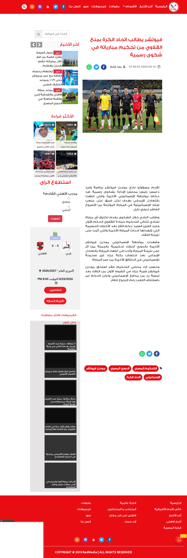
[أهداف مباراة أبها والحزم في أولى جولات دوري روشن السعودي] (60, 477)
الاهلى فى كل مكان (122, 515)
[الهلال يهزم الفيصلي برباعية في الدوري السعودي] (60, 449)
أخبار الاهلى (173, 521)
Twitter (96, 67)
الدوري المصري (119, 368)
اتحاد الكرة (133, 377)
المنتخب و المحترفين (122, 509)
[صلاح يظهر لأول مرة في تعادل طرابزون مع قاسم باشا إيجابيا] (60, 416)
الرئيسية (160, 6)
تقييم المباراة (55, 301)
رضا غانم (115, 66)
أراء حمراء (130, 521)
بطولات (114, 6)
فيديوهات (98, 6)
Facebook (103, 67)
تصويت (55, 218)
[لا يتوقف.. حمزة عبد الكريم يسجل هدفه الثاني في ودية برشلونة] (60, 334)
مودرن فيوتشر (95, 368)
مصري (66, 201)
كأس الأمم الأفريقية (167, 509)
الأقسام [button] (131, 6)
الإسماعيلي (153, 377)
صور (86, 6)
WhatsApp (89, 67)
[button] (33, 44)
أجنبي (66, 210)
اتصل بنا (74, 6)
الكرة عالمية (128, 503)
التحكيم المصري (145, 368)
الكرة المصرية (172, 527)
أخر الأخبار (145, 6)
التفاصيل (55, 290)
